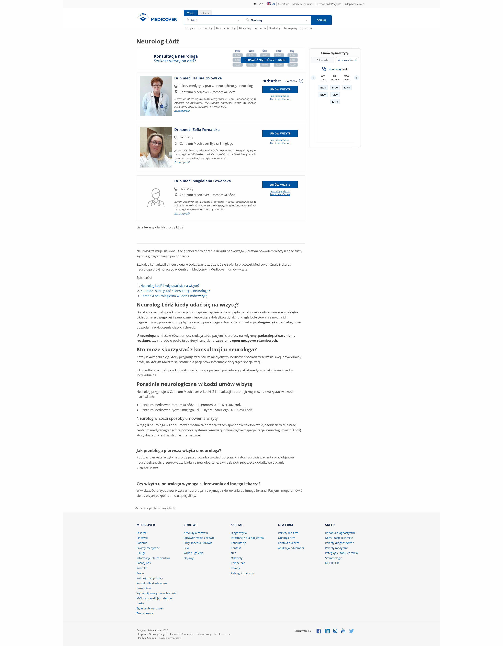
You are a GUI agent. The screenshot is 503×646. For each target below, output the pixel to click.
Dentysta (189, 28)
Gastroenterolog (226, 28)
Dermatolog (206, 28)
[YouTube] (343, 630)
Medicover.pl (143, 508)
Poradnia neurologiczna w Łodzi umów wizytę (173, 296)
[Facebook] (319, 630)
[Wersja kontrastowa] (255, 3)
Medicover (157, 17)
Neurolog (160, 508)
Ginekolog (245, 28)
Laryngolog (290, 28)
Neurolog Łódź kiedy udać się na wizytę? (169, 285)
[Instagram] (335, 630)
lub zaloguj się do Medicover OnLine (280, 97)
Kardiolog (275, 28)
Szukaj (321, 20)
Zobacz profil (181, 110)
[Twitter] (351, 630)
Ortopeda (306, 28)
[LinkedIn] (327, 630)
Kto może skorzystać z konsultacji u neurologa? (175, 291)
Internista (260, 28)
